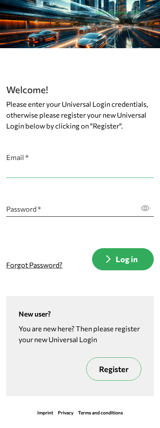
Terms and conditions (100, 412)
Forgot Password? (34, 265)
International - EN (118, 12)
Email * (17, 157)
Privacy (65, 412)
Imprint (45, 412)
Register (114, 369)
